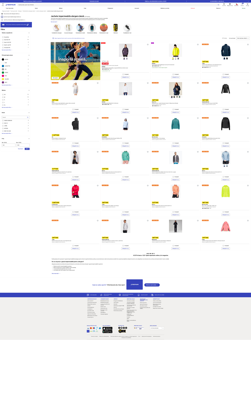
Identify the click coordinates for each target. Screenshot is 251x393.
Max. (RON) (18, 142)
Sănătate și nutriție (164, 8)
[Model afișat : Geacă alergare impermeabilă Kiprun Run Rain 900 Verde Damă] (173, 58)
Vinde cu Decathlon (157, 300)
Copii (85, 8)
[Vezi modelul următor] (182, 97)
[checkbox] (16, 59)
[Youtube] (122, 328)
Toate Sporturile (9, 8)
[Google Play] (107, 332)
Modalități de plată (104, 302)
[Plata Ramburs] (94, 331)
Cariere (88, 305)
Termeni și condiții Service (131, 308)
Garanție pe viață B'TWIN (119, 305)
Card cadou (116, 302)
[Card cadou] (100, 328)
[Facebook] (119, 328)
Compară (126, 74)
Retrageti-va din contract (104, 310)
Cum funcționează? (157, 302)
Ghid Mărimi (103, 312)
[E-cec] (88, 331)
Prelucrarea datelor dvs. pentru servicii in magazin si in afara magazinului (132, 311)
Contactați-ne (90, 317)
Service (115, 307)
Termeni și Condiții (94, 336)
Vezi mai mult (54, 21)
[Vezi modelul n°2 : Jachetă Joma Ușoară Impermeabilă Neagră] (227, 58)
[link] (55, 78)
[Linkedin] (126, 328)
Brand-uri (218, 8)
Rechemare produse (118, 310)
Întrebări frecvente (157, 306)
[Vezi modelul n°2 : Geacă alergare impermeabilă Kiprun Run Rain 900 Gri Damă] (176, 58)
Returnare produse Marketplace (157, 304)
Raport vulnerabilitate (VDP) (131, 321)
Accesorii (137, 8)
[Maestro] (94, 328)
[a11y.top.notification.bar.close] (248, 1)
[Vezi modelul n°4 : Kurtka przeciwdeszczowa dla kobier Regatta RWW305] (179, 97)
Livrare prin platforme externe (105, 304)
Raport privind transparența (146, 336)
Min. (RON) (4, 142)
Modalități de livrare (105, 300)
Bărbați (60, 8)
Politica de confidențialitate (130, 315)
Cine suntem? (90, 300)
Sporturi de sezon (143, 304)
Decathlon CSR (90, 310)
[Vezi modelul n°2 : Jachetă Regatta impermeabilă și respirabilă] (174, 97)
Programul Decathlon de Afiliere (145, 308)
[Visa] (88, 328)
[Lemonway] (97, 331)
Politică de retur (104, 308)
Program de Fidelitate (118, 300)
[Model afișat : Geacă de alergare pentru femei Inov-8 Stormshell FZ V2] (224, 166)
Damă (36, 8)
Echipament (110, 8)
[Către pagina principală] (10, 5)
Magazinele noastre (91, 304)
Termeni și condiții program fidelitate (131, 303)
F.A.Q (139, 336)
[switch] (3, 24)
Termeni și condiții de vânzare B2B (131, 305)
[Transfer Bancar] (97, 328)
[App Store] (107, 329)
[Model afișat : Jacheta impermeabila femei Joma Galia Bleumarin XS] (224, 58)
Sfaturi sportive (143, 302)
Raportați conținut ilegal (158, 308)
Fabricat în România (91, 313)
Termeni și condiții (131, 300)
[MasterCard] (91, 328)
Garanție (115, 304)
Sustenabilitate (90, 307)
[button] (16, 37)
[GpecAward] (122, 332)
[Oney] (91, 331)
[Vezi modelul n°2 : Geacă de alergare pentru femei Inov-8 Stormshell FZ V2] (227, 166)
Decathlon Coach (143, 305)
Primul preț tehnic (91, 312)
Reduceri (193, 8)
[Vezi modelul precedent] (169, 97)
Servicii (243, 8)
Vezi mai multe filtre (6, 50)
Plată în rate (103, 306)
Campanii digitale (104, 314)
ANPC (128, 318)
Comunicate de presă (91, 302)
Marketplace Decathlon (92, 315)
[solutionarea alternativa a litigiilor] (139, 328)
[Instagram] (124, 328)
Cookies (128, 317)
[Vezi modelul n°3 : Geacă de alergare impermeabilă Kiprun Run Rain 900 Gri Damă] (178, 58)
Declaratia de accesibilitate (126, 337)
